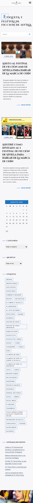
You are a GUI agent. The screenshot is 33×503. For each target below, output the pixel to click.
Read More (26, 105)
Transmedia (10, 408)
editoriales (19, 298)
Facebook (10, 318)
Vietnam (22, 423)
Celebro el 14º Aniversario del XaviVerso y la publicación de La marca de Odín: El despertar (14, 449)
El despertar (11, 306)
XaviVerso (10, 431)
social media (11, 400)
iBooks (8, 343)
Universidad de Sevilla (15, 419)
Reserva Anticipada (13, 393)
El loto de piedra (13, 310)
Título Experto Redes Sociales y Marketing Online (14, 413)
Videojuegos (11, 423)
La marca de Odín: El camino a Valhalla (14, 359)
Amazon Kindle (11, 283)
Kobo (8, 350)
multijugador (11, 377)
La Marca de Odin (12, 354)
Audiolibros (11, 291)
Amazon (9, 279)
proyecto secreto (13, 385)
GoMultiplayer (12, 331)
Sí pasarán (10, 404)
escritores (10, 314)
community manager (13, 295)
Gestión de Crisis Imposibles (12, 326)
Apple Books (11, 287)
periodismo (10, 381)
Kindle (21, 347)
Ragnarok (10, 389)
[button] (30, 2)
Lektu (8, 369)
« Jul (6, 231)
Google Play (11, 335)
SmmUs (16, 396)
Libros (16, 369)
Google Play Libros (13, 339)
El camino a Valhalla (14, 302)
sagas (8, 396)
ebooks (9, 298)
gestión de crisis (12, 322)
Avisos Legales (25, 500)
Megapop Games (12, 373)
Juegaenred (10, 347)
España (20, 314)
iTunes (17, 343)
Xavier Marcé (11, 427)
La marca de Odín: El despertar (14, 365)
